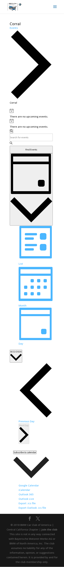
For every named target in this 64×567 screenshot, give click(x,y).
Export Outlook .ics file (32, 507)
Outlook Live (26, 498)
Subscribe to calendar (24, 452)
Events (14, 27)
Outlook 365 (26, 494)
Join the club (49, 529)
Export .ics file (27, 503)
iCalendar (24, 490)
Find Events (31, 149)
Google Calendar (29, 485)
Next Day (24, 425)
